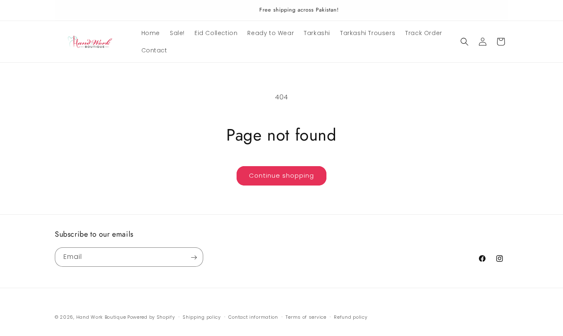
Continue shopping (281, 175)
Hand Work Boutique (101, 317)
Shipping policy (202, 316)
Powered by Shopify (151, 317)
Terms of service (306, 316)
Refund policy (350, 316)
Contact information (253, 316)
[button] (464, 42)
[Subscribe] (194, 257)
